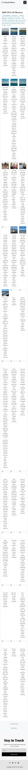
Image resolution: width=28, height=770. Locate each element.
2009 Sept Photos (20, 22)
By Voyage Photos (15, 23)
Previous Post (14, 724)
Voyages (4, 25)
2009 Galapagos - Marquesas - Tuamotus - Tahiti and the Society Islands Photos (13, 16)
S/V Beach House (8, 2)
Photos (22, 23)
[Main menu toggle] (25, 2)
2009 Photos (11, 22)
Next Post (14, 728)
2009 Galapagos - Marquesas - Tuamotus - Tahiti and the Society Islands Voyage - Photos (13, 18)
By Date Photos (6, 23)
